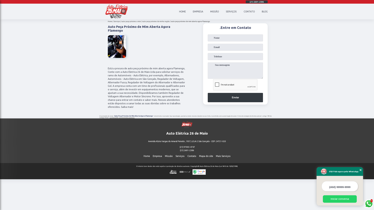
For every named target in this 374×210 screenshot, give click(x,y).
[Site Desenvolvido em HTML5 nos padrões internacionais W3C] (185, 172)
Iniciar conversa (340, 198)
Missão (214, 11)
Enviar (235, 97)
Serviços (231, 11)
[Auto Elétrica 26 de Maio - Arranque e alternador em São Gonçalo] (116, 17)
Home (182, 11)
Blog (265, 11)
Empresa (198, 11)
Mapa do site (206, 156)
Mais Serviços (223, 156)
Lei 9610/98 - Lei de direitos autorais (122, 117)
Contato (249, 11)
